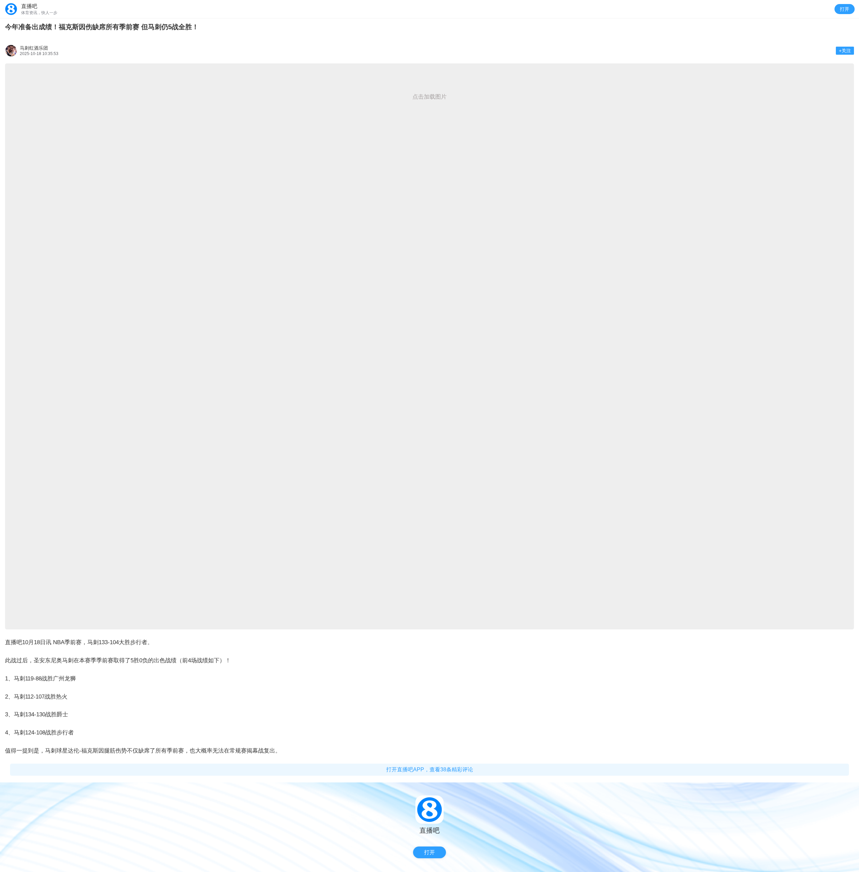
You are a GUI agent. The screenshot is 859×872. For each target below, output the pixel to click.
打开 (844, 9)
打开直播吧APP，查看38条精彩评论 (429, 769)
